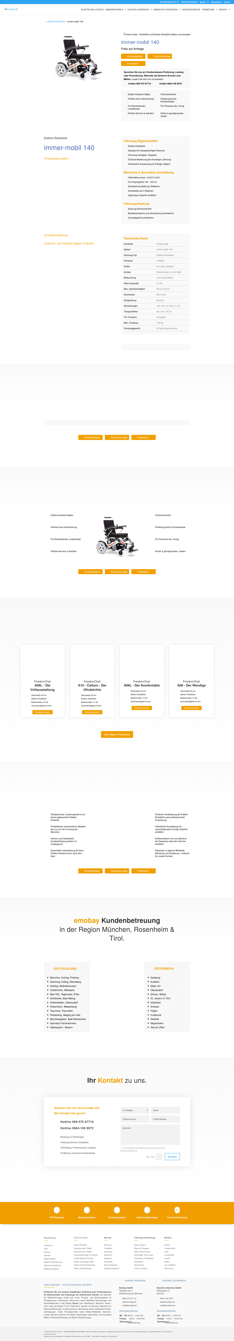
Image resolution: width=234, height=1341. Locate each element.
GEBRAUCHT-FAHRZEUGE (165, 10)
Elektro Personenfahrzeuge (84, 1265)
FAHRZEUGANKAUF (191, 10)
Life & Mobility (170, 1265)
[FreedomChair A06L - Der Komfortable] (142, 662)
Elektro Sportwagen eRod (84, 1261)
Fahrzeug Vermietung (144, 1237)
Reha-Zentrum (145, 1251)
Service (107, 1237)
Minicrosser (168, 1268)
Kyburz (167, 1261)
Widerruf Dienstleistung (53, 1262)
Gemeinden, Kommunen (143, 1255)
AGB (46, 1248)
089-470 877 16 (129, 1298)
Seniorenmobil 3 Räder (83, 1248)
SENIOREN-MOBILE (114, 10)
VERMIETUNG (208, 10)
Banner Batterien (110, 1265)
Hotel (136, 1245)
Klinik (136, 1251)
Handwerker (138, 1261)
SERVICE (223, 10)
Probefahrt (133, 63)
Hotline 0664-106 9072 (170, 83)
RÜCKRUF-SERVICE (189, 2)
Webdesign (59, 1336)
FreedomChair (42, 685)
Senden (172, 1156)
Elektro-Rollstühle (56, 21)
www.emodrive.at (167, 1301)
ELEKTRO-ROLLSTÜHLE (92, 10)
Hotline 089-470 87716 (139, 83)
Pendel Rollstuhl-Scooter (83, 1258)
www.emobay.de (129, 1301)
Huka (166, 1251)
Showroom (108, 1251)
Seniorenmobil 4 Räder (83, 1251)
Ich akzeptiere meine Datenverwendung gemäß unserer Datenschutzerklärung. (143, 1149)
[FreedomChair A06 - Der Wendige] (191, 662)
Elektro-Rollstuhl (80, 1245)
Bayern (76, 1303)
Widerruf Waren (50, 1258)
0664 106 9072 (166, 1298)
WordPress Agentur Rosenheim (104, 1336)
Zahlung (47, 1252)
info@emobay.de (129, 1305)
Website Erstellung (72, 1336)
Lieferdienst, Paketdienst (144, 1258)
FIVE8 (88, 1336)
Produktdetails (134, 56)
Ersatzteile (108, 1261)
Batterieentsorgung (51, 1268)
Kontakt (227, 2)
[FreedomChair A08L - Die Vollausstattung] (42, 662)
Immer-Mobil (169, 1255)
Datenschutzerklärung (52, 1265)
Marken (203, 2)
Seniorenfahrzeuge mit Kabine (86, 1255)
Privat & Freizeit (140, 1268)
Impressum (48, 1245)
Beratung (107, 1245)
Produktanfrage (162, 56)
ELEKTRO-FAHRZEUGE (138, 10)
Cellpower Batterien (111, 1268)
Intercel (167, 1258)
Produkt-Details (42, 712)
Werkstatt (108, 1255)
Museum (142, 1245)
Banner (167, 1245)
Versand (47, 1255)
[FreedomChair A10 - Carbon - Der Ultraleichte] (92, 662)
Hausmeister (139, 1265)
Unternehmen (216, 2)
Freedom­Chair (169, 1248)
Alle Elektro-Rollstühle (117, 734)
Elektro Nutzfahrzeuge (82, 1268)
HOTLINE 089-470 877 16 (169, 2)
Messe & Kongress (141, 1248)
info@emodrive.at (167, 1305)
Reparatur (108, 1258)
